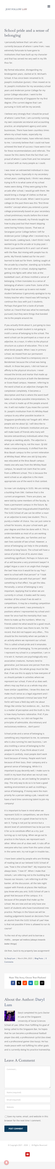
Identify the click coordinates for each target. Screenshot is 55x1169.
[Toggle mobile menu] (49, 6)
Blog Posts (39, 958)
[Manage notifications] (6, 1162)
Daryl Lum (11, 958)
